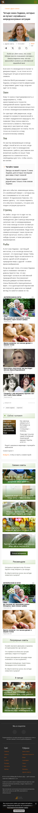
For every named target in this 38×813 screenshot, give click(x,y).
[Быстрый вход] (31, 2)
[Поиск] (27, 2)
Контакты (7, 766)
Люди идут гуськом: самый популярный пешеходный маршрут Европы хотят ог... (27, 438)
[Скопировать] (26, 48)
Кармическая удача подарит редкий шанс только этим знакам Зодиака (19, 181)
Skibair (32, 43)
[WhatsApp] (19, 48)
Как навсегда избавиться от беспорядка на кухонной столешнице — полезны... (25, 426)
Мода (23, 757)
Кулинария (25, 760)
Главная (6, 751)
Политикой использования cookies (17, 807)
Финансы (25, 769)
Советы (6, 754)
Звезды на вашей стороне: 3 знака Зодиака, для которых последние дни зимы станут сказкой (19, 172)
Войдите (6, 455)
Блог (5, 757)
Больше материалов (19, 553)
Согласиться (19, 810)
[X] (12, 48)
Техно (24, 763)
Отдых (24, 766)
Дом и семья (25, 751)
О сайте (6, 760)
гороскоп (19, 408)
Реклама (6, 763)
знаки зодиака (10, 408)
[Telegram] (6, 48)
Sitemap (6, 769)
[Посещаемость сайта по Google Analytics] (19, 798)
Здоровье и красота (28, 754)
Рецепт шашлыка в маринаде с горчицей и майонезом (20, 446)
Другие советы (26, 772)
